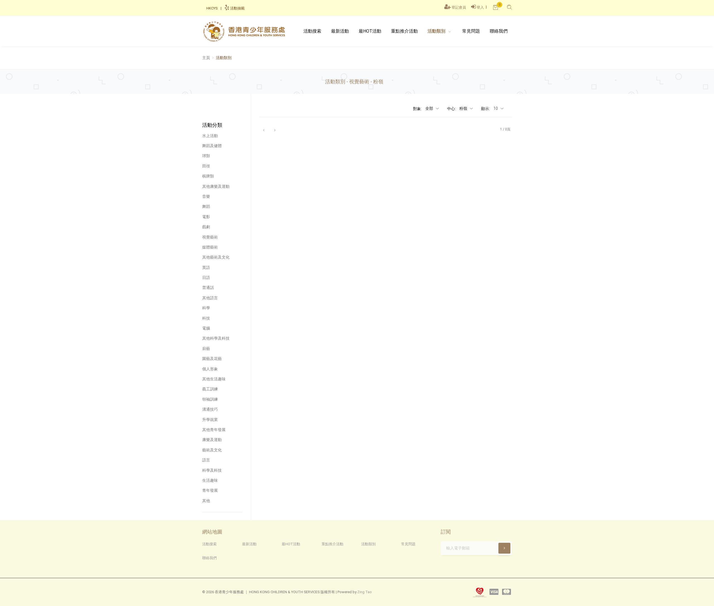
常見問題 (471, 31)
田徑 (206, 166)
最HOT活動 (291, 544)
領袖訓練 (210, 399)
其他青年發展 (214, 429)
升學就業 (210, 419)
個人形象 (210, 369)
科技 (206, 318)
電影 (206, 217)
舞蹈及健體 (212, 145)
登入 (480, 7)
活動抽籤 (237, 8)
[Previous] (263, 130)
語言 (206, 460)
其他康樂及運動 (216, 186)
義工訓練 (210, 389)
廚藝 (206, 348)
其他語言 (210, 298)
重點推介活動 (404, 31)
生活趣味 (210, 480)
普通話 (208, 287)
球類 (206, 156)
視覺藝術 (210, 237)
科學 (206, 308)
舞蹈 (206, 206)
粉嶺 (463, 108)
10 (496, 108)
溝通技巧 (210, 409)
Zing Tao (364, 592)
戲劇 (206, 227)
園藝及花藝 (212, 358)
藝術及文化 (212, 450)
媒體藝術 (210, 247)
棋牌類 (208, 176)
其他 (206, 500)
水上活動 (210, 135)
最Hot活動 (370, 31)
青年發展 (210, 490)
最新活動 (340, 31)
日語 (206, 277)
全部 (429, 108)
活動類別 (437, 31)
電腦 (206, 328)
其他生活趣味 (214, 379)
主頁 (206, 57)
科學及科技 (212, 470)
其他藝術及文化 (216, 257)
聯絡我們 (499, 31)
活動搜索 (312, 31)
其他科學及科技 (216, 338)
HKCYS (212, 8)
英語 (206, 267)
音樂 (206, 196)
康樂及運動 (212, 439)
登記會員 (459, 7)
